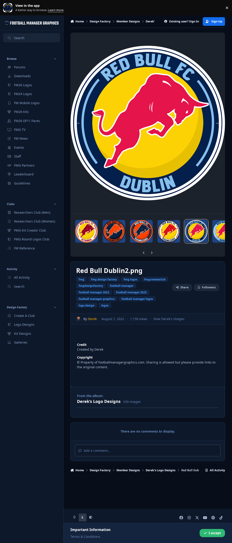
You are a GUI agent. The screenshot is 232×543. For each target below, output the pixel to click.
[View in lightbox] (147, 123)
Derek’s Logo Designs (99, 401)
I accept (215, 533)
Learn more (8, 8)
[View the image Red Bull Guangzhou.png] (168, 231)
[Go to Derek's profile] (78, 319)
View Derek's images (168, 319)
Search (19, 38)
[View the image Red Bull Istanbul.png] (86, 231)
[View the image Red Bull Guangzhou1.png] (141, 231)
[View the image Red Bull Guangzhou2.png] (114, 231)
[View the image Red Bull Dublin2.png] (196, 231)
